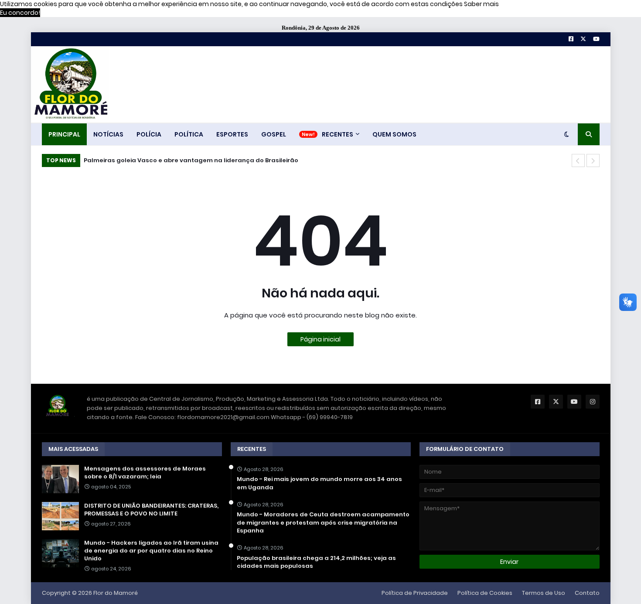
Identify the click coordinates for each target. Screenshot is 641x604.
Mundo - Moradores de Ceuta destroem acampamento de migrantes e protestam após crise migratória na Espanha (323, 522)
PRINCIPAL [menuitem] (64, 134)
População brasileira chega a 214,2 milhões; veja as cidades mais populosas (316, 562)
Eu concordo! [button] (20, 12)
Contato (587, 593)
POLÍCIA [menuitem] (148, 134)
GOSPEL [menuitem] (273, 134)
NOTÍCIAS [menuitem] (108, 134)
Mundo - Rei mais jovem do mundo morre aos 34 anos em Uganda (319, 483)
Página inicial (320, 339)
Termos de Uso (543, 593)
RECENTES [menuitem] (337, 134)
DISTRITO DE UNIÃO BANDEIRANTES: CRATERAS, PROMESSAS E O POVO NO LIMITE (151, 510)
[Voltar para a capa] (70, 84)
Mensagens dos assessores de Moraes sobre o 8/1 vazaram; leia (145, 473)
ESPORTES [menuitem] (232, 134)
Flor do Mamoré (115, 593)
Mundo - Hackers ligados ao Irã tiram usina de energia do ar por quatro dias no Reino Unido (151, 551)
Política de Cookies (484, 593)
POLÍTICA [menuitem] (188, 134)
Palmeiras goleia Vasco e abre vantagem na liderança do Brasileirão (191, 160)
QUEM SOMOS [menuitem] (394, 134)
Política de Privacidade (415, 593)
